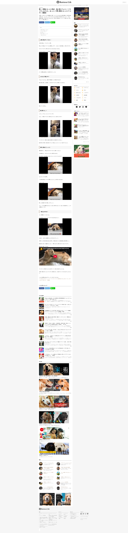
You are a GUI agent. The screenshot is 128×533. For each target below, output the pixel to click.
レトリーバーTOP (41, 5)
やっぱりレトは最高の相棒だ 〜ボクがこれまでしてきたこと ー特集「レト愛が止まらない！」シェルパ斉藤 (83, 131)
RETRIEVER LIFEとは (51, 525)
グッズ (85, 97)
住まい (85, 90)
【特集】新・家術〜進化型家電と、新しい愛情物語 (52, 516)
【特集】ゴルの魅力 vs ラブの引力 (44, 519)
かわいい (56, 5)
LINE (53, 22)
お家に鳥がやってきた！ (44, 29)
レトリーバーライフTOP (84, 516)
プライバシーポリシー (73, 515)
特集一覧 (70, 492)
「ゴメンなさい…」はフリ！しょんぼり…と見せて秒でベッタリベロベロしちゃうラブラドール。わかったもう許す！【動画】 (83, 114)
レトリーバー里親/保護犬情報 (52, 524)
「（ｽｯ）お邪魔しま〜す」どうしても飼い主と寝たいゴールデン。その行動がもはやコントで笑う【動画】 (83, 137)
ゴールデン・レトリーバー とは (43, 514)
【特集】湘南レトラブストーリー (52, 521)
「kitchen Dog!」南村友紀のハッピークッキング (44, 524)
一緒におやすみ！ (43, 35)
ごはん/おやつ (78, 97)
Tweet (48, 22)
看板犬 (85, 100)
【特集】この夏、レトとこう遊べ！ (52, 523)
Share (42, 22)
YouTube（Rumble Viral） (44, 69)
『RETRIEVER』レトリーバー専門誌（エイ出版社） (44, 526)
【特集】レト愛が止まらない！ (52, 517)
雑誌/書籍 (85, 95)
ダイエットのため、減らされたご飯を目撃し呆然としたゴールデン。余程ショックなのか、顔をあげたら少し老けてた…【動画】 (83, 119)
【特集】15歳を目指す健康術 (43, 517)
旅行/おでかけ (78, 92)
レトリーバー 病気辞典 (43, 515)
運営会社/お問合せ (73, 518)
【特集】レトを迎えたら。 (43, 522)
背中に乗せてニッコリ (44, 33)
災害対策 (77, 95)
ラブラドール (86, 87)
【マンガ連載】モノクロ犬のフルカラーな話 (44, 521)
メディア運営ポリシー (73, 514)
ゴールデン (49, 5)
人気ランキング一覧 (86, 141)
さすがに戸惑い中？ (43, 31)
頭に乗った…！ (43, 32)
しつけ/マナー (86, 92)
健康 (77, 100)
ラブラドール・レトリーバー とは (52, 514)
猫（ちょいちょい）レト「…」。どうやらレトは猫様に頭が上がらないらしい (83, 125)
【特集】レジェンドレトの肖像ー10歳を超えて (52, 519)
